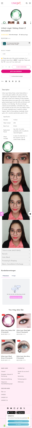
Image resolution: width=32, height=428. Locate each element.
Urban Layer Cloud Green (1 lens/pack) (6, 357)
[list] (16, 15)
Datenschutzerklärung (6, 379)
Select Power (5, 50)
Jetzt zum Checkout (16, 71)
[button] (16, 89)
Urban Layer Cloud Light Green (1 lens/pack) (23, 331)
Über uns (3, 392)
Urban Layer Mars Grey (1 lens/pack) (23, 357)
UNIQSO (3, 394)
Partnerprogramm (22, 379)
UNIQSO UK (4, 397)
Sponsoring (20, 376)
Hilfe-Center (21, 382)
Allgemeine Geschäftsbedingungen (7, 383)
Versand (3, 371)
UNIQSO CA (4, 400)
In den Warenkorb (21, 67)
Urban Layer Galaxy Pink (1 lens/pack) (8, 331)
